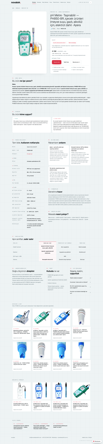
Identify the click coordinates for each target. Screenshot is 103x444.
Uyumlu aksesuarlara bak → (59, 42)
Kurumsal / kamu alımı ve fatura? (79, 282)
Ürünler (34, 2)
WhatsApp (54, 437)
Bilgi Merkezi (45, 2)
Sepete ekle (57, 62)
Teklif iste (66, 62)
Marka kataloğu (72, 42)
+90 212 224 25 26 (46, 437)
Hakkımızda (63, 2)
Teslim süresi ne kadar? (76, 278)
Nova (51, 2)
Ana (13, 8)
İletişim (68, 2)
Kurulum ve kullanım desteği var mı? (78, 292)
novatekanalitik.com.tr (63, 437)
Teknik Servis (56, 2)
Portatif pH (25, 8)
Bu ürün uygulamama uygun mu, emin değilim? (78, 287)
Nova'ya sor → (76, 62)
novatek (16, 2)
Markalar (39, 2)
